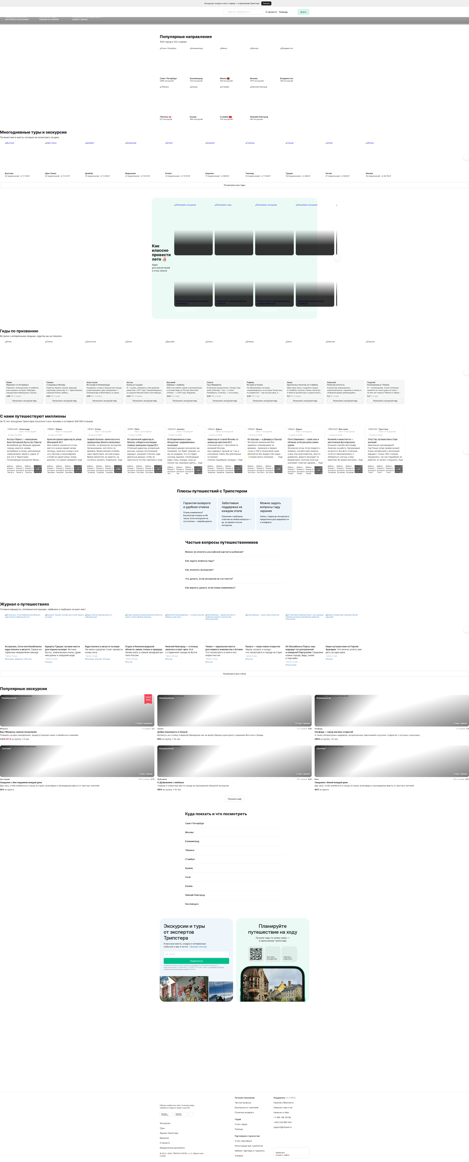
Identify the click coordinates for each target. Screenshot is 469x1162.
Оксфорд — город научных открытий (334, 732)
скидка (148, 698)
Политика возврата (244, 1112)
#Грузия (98, 659)
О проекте (271, 12)
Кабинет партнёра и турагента (249, 1150)
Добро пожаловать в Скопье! (172, 732)
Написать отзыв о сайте (282, 1153)
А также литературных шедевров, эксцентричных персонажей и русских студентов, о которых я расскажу (367, 735)
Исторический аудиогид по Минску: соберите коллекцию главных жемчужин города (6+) (142, 442)
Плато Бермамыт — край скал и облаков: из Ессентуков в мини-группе (303, 442)
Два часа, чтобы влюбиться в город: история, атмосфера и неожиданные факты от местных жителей (49, 785)
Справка (239, 1155)
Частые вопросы (243, 1102)
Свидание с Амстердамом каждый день (21, 782)
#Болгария (9, 659)
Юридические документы (172, 1148)
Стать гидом (241, 1124)
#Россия (28, 659)
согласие (194, 965)
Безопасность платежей (246, 1107)
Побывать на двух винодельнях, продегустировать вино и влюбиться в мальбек (39, 735)
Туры (162, 1128)
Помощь (283, 12)
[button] (463, 3)
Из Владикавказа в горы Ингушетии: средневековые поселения (181, 442)
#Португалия (291, 665)
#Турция (48, 662)
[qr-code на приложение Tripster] (190, 1114)
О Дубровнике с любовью (170, 782)
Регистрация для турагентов (249, 1146)
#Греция (106, 659)
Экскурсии (165, 1123)
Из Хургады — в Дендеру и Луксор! (265, 439)
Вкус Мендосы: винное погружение (18, 732)
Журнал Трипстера (169, 1133)
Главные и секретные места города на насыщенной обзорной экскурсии (193, 785)
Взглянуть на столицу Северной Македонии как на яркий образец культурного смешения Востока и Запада (210, 735)
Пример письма (198, 946)
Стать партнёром (243, 1141)
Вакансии (164, 1138)
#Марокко (19, 659)
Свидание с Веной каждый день (331, 782)
